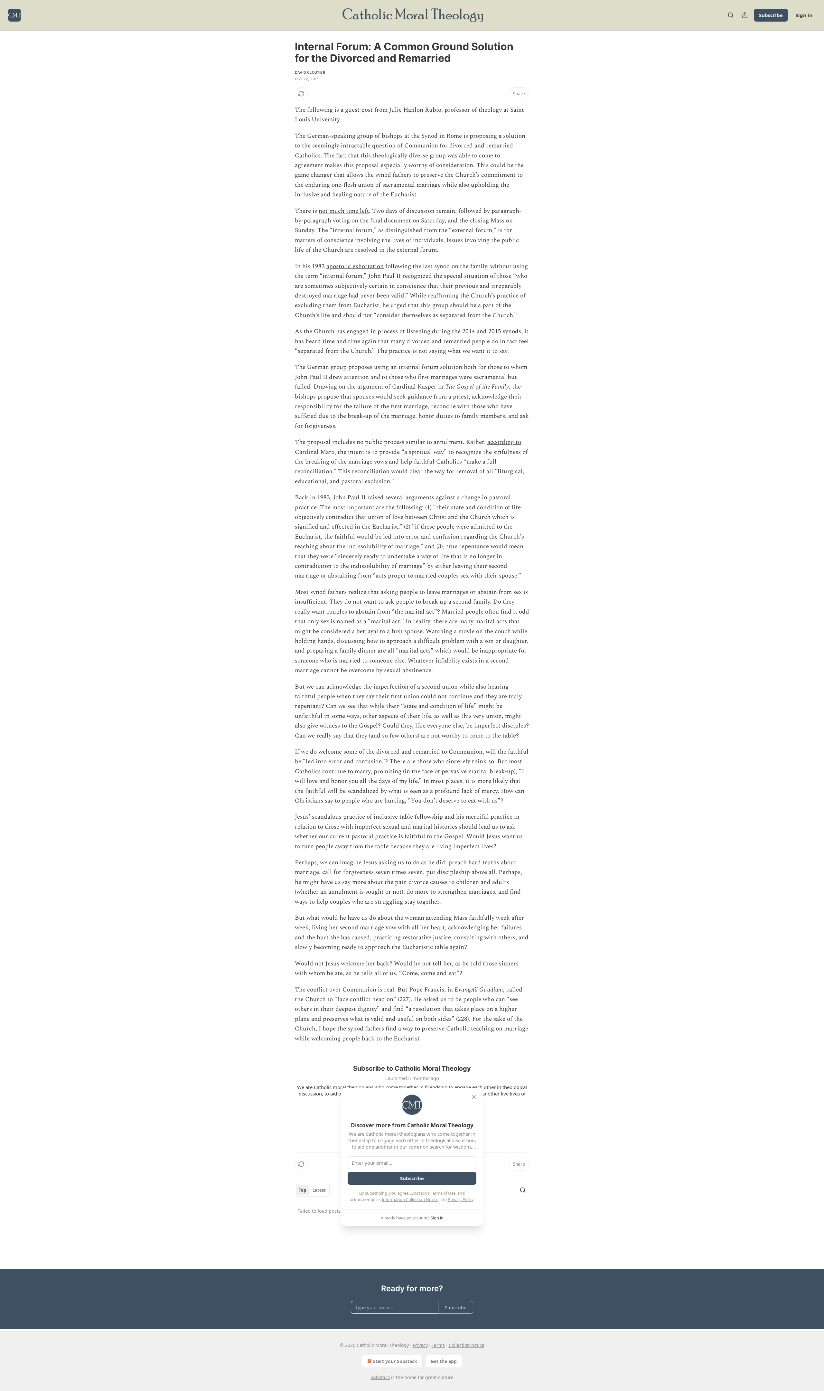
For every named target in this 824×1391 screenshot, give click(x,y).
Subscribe (771, 15)
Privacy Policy (460, 1199)
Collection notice (466, 1345)
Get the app (444, 1361)
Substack (380, 1377)
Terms (438, 1345)
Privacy (420, 1345)
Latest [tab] (319, 1190)
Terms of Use (443, 1193)
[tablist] (312, 1190)
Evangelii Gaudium (478, 989)
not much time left (344, 211)
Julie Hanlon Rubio (415, 110)
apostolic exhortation (355, 266)
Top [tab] (302, 1190)
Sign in (804, 15)
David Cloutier (310, 72)
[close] (474, 1097)
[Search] (730, 15)
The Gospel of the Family (477, 386)
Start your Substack (395, 1361)
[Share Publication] (744, 15)
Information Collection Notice (410, 1199)
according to (504, 442)
